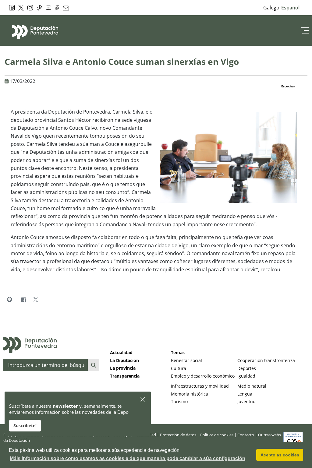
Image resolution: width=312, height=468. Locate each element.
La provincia (123, 368)
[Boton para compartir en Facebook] (23, 299)
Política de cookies (216, 435)
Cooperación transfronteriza (266, 360)
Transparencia (125, 376)
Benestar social (186, 360)
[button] (143, 399)
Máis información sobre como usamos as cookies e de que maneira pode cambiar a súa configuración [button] (127, 458)
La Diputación (124, 360)
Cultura (178, 368)
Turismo (179, 401)
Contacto (245, 435)
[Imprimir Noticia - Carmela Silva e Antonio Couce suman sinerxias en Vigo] (9, 299)
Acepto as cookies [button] (280, 454)
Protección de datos (178, 435)
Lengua (244, 394)
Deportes (246, 368)
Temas (178, 352)
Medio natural (251, 386)
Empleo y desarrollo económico (203, 376)
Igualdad (246, 376)
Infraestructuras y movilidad (200, 386)
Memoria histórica (189, 394)
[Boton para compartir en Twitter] (35, 299)
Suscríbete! (25, 425)
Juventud (246, 401)
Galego (271, 7)
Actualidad (121, 352)
